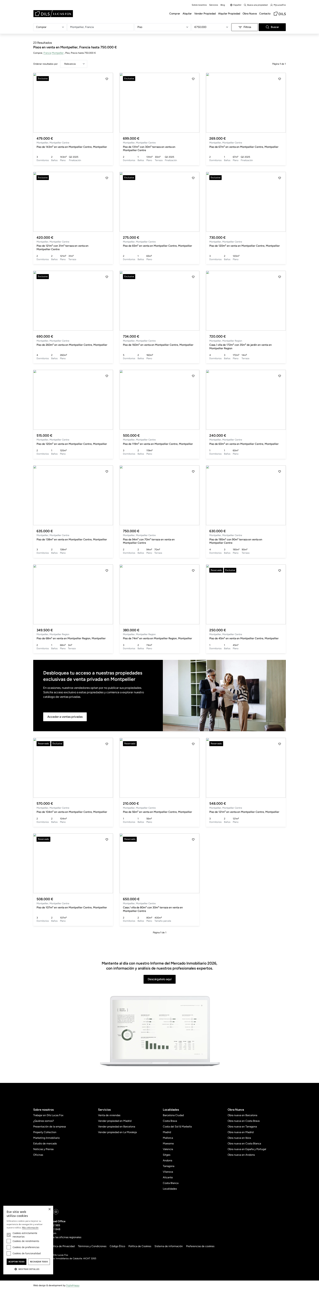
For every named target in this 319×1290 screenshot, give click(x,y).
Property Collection (44, 1132)
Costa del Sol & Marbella (177, 1126)
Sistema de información (169, 1246)
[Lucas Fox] (53, 13)
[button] (39, 103)
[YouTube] (55, 1211)
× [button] (49, 1209)
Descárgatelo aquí (159, 979)
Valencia (168, 1149)
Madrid (167, 1132)
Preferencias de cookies (200, 1246)
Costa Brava (170, 1120)
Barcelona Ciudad (173, 1115)
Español (237, 5)
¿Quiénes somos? (43, 1120)
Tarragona (168, 1166)
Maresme (168, 1143)
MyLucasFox (280, 5)
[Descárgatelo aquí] (159, 1032)
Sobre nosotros (199, 5)
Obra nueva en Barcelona (242, 1115)
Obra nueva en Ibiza (239, 1137)
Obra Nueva (250, 13)
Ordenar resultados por (45, 63)
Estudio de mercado (45, 1143)
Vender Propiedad (205, 13)
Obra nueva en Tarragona (242, 1126)
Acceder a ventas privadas (65, 717)
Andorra (167, 1160)
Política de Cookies (139, 1246)
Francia (47, 52)
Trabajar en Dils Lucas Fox (48, 1115)
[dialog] (28, 1240)
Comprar (174, 13)
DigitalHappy (72, 1285)
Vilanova (168, 1171)
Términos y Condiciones (92, 1246)
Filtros (247, 27)
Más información (30, 1227)
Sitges (166, 1154)
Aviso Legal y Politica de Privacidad (54, 1246)
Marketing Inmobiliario (46, 1137)
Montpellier (58, 52)
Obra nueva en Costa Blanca (244, 1143)
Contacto (264, 13)
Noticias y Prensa (43, 1149)
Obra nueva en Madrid (241, 1132)
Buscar (275, 27)
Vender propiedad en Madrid (114, 1120)
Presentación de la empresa (49, 1126)
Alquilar (187, 13)
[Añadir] (107, 79)
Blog (222, 5)
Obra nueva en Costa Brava (244, 1120)
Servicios (213, 5)
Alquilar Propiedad (229, 13)
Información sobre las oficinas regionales (57, 1237)
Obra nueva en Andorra (241, 1154)
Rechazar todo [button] (39, 1261)
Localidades (170, 1188)
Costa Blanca (170, 1183)
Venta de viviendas (109, 1115)
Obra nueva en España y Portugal (247, 1149)
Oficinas (38, 1154)
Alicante (168, 1177)
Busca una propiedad (257, 5)
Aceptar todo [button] (16, 1261)
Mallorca (168, 1137)
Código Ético (117, 1246)
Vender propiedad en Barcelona (116, 1126)
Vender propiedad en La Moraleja (117, 1132)
